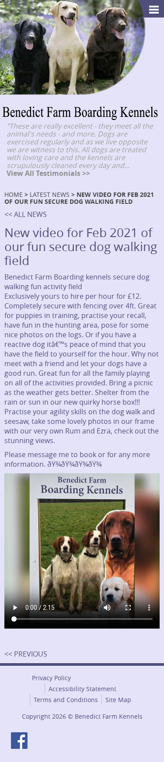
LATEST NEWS (50, 194)
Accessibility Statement (82, 689)
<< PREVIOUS (25, 654)
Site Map (118, 700)
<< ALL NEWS (25, 214)
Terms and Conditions (66, 700)
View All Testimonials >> (48, 173)
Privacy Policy (51, 678)
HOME (13, 194)
